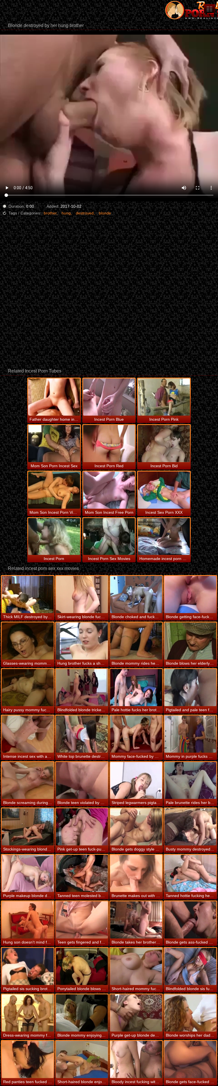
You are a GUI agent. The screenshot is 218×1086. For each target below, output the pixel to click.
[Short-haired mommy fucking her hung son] (136, 966)
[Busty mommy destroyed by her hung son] (190, 826)
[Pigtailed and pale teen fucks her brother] (190, 687)
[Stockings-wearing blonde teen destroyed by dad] (28, 826)
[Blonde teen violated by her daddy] (82, 780)
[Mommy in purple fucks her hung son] (190, 734)
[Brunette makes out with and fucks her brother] (136, 873)
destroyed (85, 213)
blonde (105, 213)
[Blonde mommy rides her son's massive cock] (136, 641)
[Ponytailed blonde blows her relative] (82, 966)
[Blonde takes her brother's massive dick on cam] (136, 919)
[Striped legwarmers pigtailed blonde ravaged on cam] (136, 780)
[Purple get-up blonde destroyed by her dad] (136, 1013)
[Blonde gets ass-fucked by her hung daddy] (190, 919)
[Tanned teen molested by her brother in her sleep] (82, 873)
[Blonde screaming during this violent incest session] (28, 780)
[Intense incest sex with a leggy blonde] (28, 734)
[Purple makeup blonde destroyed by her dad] (28, 873)
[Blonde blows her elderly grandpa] (190, 641)
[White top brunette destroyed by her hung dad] (82, 734)
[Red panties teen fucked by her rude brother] (28, 1059)
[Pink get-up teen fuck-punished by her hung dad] (82, 826)
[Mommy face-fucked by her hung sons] (136, 734)
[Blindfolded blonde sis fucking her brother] (190, 966)
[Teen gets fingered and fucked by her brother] (82, 919)
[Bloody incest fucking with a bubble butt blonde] (136, 1059)
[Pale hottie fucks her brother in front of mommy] (136, 687)
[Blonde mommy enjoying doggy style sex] (82, 1013)
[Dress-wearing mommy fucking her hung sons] (28, 1013)
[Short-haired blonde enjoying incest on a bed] (82, 1059)
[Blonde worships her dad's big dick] (190, 1013)
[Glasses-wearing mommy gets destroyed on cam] (28, 641)
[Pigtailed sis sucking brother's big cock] (28, 966)
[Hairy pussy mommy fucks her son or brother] (28, 687)
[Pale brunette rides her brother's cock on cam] (190, 780)
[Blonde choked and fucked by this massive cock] (136, 594)
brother (50, 213)
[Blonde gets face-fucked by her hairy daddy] (190, 1059)
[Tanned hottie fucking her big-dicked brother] (190, 873)
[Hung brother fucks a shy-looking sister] (82, 641)
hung (66, 213)
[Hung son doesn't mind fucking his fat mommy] (28, 919)
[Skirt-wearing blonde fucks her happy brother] (82, 594)
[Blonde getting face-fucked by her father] (190, 594)
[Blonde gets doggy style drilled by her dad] (136, 826)
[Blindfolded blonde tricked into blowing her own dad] (82, 687)
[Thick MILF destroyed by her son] (28, 594)
